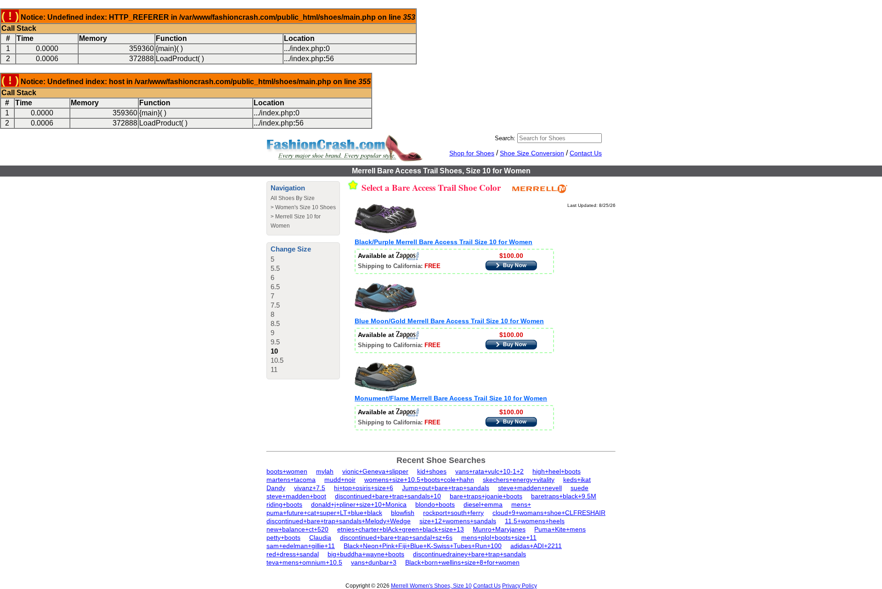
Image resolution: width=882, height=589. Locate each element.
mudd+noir (340, 479)
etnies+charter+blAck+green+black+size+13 (400, 529)
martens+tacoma (291, 479)
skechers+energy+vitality (518, 479)
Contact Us (586, 153)
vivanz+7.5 (309, 488)
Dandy (275, 488)
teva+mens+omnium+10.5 (304, 562)
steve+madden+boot (296, 496)
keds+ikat (577, 479)
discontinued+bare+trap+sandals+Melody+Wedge (338, 521)
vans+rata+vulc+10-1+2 (489, 471)
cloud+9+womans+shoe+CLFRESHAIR (548, 512)
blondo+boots (435, 504)
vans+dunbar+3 (373, 562)
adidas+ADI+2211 (536, 545)
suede (579, 488)
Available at (377, 255)
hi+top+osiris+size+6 (363, 488)
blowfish (402, 512)
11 (274, 369)
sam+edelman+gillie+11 (300, 545)
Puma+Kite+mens (560, 529)
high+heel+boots (556, 471)
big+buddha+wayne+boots (366, 554)
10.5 (277, 360)
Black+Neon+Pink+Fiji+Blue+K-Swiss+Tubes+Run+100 (423, 545)
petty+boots (283, 537)
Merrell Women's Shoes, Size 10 (431, 586)
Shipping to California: (399, 266)
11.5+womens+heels (535, 521)
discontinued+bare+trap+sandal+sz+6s (396, 537)
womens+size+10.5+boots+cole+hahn (419, 479)
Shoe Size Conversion (532, 153)
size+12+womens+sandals (457, 521)
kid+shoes (432, 471)
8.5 (275, 323)
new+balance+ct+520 (297, 529)
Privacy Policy (519, 586)
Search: (505, 138)
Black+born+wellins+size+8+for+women (462, 562)
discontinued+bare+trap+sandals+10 (388, 496)
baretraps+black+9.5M (563, 496)
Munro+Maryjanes (499, 529)
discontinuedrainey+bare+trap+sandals (469, 554)
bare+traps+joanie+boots (486, 496)
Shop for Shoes (471, 153)
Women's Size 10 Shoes (305, 207)
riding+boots (284, 504)
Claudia (320, 537)
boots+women (286, 471)
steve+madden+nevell (530, 488)
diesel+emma (483, 504)
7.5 (275, 305)
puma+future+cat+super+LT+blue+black (324, 512)
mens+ (521, 504)
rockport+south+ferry (453, 512)
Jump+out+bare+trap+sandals (445, 488)
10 (274, 351)
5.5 (275, 268)
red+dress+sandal (292, 554)
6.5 (275, 287)
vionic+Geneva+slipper (375, 471)
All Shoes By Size (293, 198)
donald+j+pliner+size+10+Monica (359, 504)
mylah (325, 471)
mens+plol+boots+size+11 (499, 537)
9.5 (275, 342)
